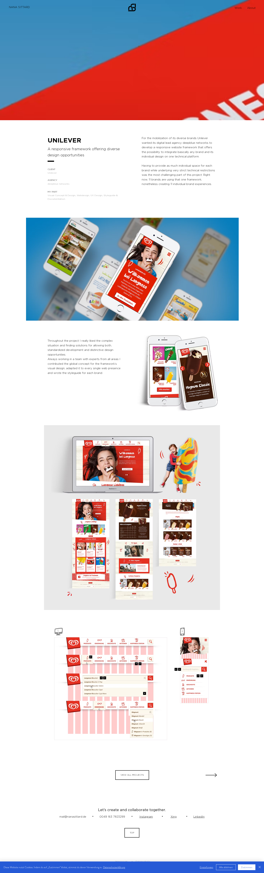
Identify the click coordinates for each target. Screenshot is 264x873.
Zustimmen (246, 867)
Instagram (146, 816)
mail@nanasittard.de (72, 816)
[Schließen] (260, 867)
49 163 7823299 (114, 816)
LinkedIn (199, 816)
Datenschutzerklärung (114, 867)
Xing (174, 816)
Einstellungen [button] (206, 867)
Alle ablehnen (226, 867)
